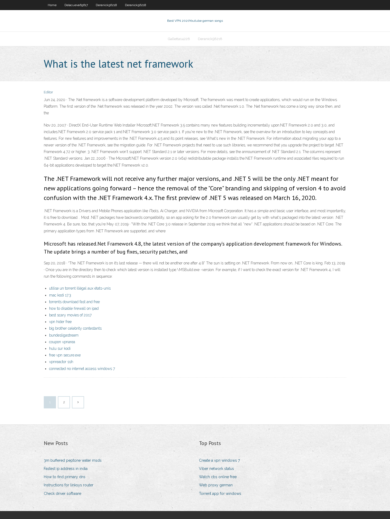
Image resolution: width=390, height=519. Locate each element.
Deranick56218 (106, 5)
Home (52, 5)
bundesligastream (64, 335)
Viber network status (216, 468)
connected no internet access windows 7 (82, 369)
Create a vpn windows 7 (219, 460)
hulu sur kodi (60, 348)
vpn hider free (60, 322)
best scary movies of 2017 (70, 315)
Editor (48, 92)
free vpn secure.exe (65, 355)
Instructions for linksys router (68, 485)
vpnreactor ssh (61, 362)
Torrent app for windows (220, 493)
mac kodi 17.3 (60, 295)
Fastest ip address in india (66, 468)
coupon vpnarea (62, 342)
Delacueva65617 (76, 5)
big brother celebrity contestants (75, 328)
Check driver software (62, 493)
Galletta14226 (179, 39)
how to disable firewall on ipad (74, 308)
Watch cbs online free (218, 477)
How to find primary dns (64, 477)
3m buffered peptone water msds (73, 460)
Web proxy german (216, 485)
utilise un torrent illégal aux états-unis (80, 288)
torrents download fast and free (74, 302)
